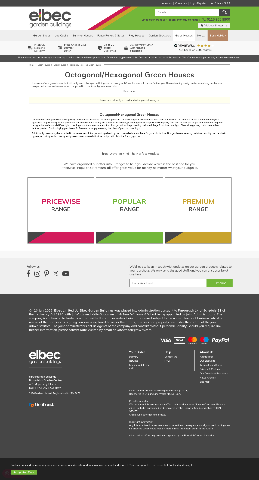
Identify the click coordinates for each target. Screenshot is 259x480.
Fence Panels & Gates (111, 35)
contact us (112, 100)
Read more (129, 91)
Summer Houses (83, 35)
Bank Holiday (218, 35)
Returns (133, 360)
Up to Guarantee (110, 47)
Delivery (133, 356)
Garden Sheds (42, 35)
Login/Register (198, 3)
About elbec (206, 356)
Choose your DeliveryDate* (75, 47)
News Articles (208, 377)
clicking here (189, 465)
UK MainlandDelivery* (39, 47)
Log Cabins (62, 35)
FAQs (168, 360)
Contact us (181, 3)
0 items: (222, 3)
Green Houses (184, 35)
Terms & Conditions (211, 364)
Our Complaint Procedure (214, 373)
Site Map (205, 381)
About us (167, 3)
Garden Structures (160, 35)
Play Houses (136, 35)
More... (201, 35)
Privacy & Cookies (210, 369)
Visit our (215, 25)
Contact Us (171, 356)
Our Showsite (207, 360)
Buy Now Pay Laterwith (141, 47)
